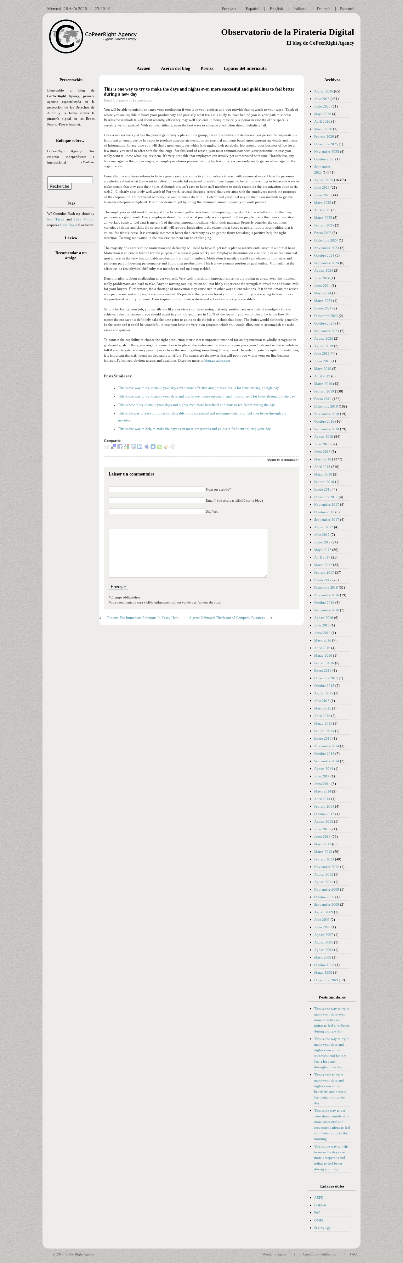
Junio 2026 (322, 106)
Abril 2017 (322, 557)
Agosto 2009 (323, 912)
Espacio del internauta (245, 68)
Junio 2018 (322, 451)
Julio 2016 (322, 625)
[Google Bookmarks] (126, 448)
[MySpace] (146, 448)
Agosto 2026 (323, 91)
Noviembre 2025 (326, 151)
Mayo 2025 (322, 202)
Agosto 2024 (323, 270)
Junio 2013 (322, 836)
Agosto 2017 (323, 527)
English (276, 8)
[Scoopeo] (153, 448)
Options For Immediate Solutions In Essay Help (143, 618)
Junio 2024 (322, 285)
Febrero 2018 (324, 482)
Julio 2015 (322, 701)
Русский (347, 8)
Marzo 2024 (323, 301)
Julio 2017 (322, 535)
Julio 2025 (322, 187)
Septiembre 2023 (326, 331)
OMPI (318, 1220)
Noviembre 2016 (326, 595)
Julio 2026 (322, 99)
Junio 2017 (322, 542)
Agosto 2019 (323, 346)
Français (229, 8)
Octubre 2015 (324, 685)
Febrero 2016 (324, 663)
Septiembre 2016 (326, 610)
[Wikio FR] (166, 448)
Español (253, 8)
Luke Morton (84, 219)
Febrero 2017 (324, 572)
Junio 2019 (322, 361)
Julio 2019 (322, 353)
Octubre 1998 (324, 965)
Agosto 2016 (323, 618)
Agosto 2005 (323, 942)
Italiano (300, 8)
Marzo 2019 (323, 384)
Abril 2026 (322, 121)
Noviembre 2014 (326, 746)
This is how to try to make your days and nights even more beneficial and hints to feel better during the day (196, 405)
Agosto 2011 (323, 882)
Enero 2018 (323, 489)
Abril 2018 (322, 467)
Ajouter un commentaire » (283, 459)
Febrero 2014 (324, 806)
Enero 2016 (323, 670)
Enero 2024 (323, 308)
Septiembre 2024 (326, 263)
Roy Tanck (55, 219)
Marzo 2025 (323, 218)
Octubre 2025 (324, 159)
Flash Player (68, 225)
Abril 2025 (322, 210)
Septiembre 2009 (326, 904)
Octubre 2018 (324, 421)
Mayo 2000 (322, 957)
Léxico (71, 238)
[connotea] (172, 448)
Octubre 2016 (324, 602)
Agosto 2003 (323, 950)
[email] (133, 448)
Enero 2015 (323, 738)
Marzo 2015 (323, 723)
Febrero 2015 (324, 731)
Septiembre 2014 (326, 761)
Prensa (207, 68)
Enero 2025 (323, 233)
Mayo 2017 (322, 550)
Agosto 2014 (323, 769)
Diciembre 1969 (326, 980)
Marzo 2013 (323, 852)
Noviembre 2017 (326, 504)
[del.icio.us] (113, 448)
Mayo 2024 (322, 293)
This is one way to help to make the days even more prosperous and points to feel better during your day (194, 429)
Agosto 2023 (323, 338)
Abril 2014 (322, 799)
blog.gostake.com (217, 360)
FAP (317, 1213)
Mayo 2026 (322, 114)
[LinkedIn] (139, 448)
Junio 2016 (322, 633)
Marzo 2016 (323, 655)
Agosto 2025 (323, 180)
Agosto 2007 (323, 935)
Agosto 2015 (323, 693)
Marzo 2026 (323, 129)
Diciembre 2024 (326, 240)
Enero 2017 (323, 580)
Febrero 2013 (324, 859)
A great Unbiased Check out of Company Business (227, 618)
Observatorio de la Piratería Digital (287, 32)
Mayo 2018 (322, 459)
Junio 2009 (322, 927)
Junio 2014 (322, 784)
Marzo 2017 (323, 565)
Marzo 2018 (323, 474)
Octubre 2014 (324, 753)
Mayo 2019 (322, 368)
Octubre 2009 (324, 897)
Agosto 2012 (323, 874)
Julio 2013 (322, 829)
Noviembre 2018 (326, 414)
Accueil (143, 68)
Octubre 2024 (324, 255)
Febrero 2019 (324, 391)
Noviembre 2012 (326, 867)
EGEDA (320, 1205)
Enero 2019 (323, 399)
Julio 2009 (322, 919)
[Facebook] (119, 448)
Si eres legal (323, 1228)
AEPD (318, 1197)
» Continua (87, 162)
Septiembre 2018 (326, 429)
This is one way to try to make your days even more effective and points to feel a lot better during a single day (198, 388)
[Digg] (106, 448)
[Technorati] (159, 448)
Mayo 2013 (322, 844)
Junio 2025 (322, 195)
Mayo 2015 (322, 708)
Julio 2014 (322, 776)
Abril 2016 (322, 648)
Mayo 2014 (322, 791)
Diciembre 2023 (326, 316)
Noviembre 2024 (326, 248)
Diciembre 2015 (326, 678)
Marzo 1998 (323, 972)
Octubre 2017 (324, 512)
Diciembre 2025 (326, 144)
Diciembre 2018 (326, 406)
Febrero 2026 (324, 136)
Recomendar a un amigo (71, 255)
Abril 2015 (322, 716)
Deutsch (324, 8)
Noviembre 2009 (326, 889)
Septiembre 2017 (326, 519)
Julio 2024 (322, 278)
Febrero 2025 (324, 225)
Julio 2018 (322, 444)
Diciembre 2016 (326, 587)
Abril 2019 (322, 376)
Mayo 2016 (322, 640)
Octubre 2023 (324, 323)
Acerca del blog (175, 68)
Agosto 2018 (323, 436)
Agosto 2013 (323, 821)
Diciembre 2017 (326, 497)
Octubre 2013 (324, 814)
